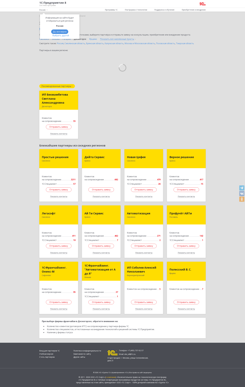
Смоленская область (75, 43)
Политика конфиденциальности (87, 350)
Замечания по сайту (82, 354)
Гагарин (67, 39)
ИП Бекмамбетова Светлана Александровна (55, 98)
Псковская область (165, 43)
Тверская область (185, 43)
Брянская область (95, 43)
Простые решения (55, 157)
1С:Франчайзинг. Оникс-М (54, 269)
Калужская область (114, 43)
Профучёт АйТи (180, 213)
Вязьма (55, 39)
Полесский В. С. (180, 269)
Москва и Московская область (140, 43)
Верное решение (181, 157)
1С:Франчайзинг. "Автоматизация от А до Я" (99, 269)
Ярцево (93, 39)
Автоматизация (138, 213)
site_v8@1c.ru (130, 354)
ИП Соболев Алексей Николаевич (141, 269)
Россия (60, 43)
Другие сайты (79, 357)
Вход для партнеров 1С (49, 350)
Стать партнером (47, 357)
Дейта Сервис (94, 157)
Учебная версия (46, 354)
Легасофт (49, 213)
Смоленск (44, 39)
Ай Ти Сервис (93, 213)
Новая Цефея (136, 157)
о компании (111, 377)
